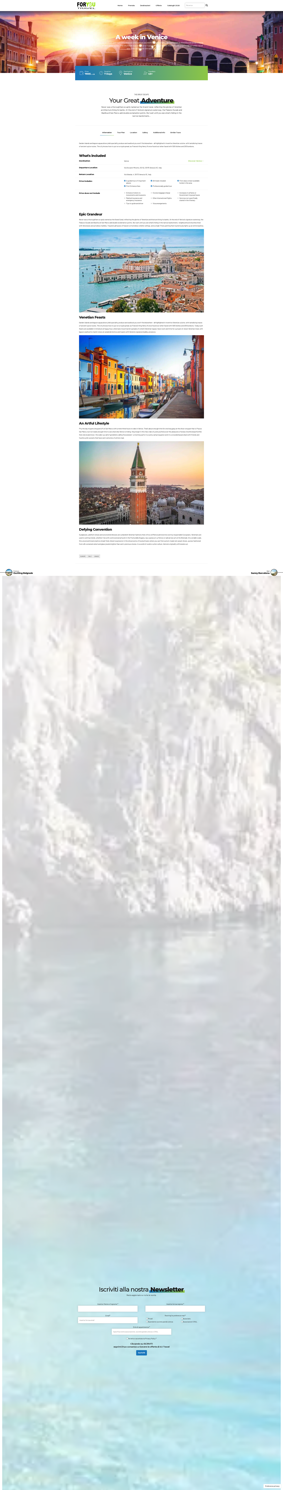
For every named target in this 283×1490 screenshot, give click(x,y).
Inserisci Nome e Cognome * (107, 1304)
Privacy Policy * (151, 1338)
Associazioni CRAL (190, 1322)
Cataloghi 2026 (173, 5)
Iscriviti (141, 1353)
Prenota (131, 5)
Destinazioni (145, 5)
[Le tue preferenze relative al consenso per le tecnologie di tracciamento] (272, 1486)
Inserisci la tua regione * (175, 1304)
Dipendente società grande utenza (160, 1322)
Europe (82, 556)
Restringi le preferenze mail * (175, 1315)
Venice (96, 556)
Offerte (159, 5)
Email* (107, 1315)
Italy (90, 556)
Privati (150, 1319)
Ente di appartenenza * (141, 1327)
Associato (187, 1319)
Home (120, 5)
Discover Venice (195, 161)
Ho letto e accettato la (136, 1338)
